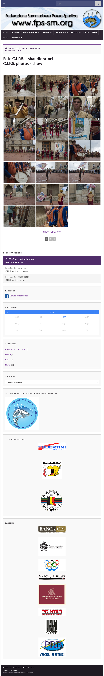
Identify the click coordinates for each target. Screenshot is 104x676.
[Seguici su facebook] (4, 3)
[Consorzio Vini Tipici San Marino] (52, 594)
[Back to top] (98, 670)
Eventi (5, 38)
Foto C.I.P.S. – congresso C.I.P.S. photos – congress (16, 269)
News (94, 32)
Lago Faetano (61, 32)
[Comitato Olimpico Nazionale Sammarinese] (52, 565)
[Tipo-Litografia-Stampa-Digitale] (52, 612)
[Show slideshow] (52, 232)
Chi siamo (14, 32)
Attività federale (30, 32)
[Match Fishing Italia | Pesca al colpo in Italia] (52, 577)
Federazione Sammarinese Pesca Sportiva (18, 668)
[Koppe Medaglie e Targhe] (52, 626)
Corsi (85, 32)
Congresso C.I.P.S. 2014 (15, 349)
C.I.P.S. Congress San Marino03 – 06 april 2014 (19, 260)
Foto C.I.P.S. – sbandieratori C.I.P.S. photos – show (17, 278)
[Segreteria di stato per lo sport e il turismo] (52, 546)
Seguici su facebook (18, 295)
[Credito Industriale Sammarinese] (52, 529)
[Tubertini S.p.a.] (52, 446)
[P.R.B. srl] (52, 646)
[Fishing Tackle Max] (52, 469)
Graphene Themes (26, 673)
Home (5, 32)
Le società (46, 32)
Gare (7, 359)
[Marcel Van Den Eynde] (52, 500)
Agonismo (75, 32)
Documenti (17, 38)
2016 (52, 312)
